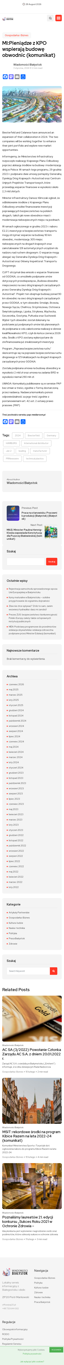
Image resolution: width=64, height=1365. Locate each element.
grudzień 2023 (16, 772)
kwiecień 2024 (16, 752)
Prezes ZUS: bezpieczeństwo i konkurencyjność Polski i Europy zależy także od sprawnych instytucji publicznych (33, 618)
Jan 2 (8, 450)
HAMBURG (11, 443)
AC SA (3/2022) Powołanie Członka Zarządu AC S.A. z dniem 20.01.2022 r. (31, 1054)
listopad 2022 (16, 840)
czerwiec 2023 (16, 804)
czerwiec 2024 (16, 741)
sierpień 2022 (16, 856)
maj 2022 (13, 871)
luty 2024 (14, 762)
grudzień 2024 (16, 710)
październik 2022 (17, 845)
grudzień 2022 (16, 835)
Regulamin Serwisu (11, 1343)
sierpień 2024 (16, 731)
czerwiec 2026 (16, 684)
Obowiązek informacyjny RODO (15, 1332)
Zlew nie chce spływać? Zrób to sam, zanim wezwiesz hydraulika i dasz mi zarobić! (31, 608)
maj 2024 (14, 746)
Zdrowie (13, 943)
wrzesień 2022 (16, 850)
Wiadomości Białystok (27, 64)
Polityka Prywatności (13, 1339)
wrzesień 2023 (16, 788)
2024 (18, 435)
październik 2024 (17, 720)
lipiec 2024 (14, 736)
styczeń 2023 (16, 830)
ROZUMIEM (56, 1350)
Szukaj (11, 551)
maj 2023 (13, 809)
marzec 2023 (15, 819)
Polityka (13, 933)
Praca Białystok (17, 938)
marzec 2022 (15, 882)
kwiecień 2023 (16, 814)
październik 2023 (17, 783)
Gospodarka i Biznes (16, 35)
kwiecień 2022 (16, 876)
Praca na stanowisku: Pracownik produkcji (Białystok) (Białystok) (39, 515)
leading (22, 450)
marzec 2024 (16, 757)
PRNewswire (12, 458)
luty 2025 (14, 699)
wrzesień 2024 (16, 726)
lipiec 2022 (14, 861)
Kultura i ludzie (16, 922)
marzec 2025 (15, 694)
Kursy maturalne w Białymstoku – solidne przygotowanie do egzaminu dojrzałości (29, 599)
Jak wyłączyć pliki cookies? (32, 1361)
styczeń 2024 (16, 767)
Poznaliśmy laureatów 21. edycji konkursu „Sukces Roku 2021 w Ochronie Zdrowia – (27, 1221)
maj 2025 (13, 689)
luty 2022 (14, 887)
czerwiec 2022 (16, 866)
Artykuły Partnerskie (19, 912)
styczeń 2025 (16, 705)
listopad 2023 (16, 778)
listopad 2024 (16, 715)
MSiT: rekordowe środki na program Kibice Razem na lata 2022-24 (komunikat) (31, 1136)
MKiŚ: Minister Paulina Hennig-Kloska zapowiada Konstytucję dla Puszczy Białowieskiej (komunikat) (24, 534)
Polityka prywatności (32, 1353)
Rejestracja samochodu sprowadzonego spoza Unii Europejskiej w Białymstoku (33, 590)
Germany (51, 435)
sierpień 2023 (16, 793)
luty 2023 (14, 824)
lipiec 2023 (14, 798)
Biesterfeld (34, 435)
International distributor (36, 443)
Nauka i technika (17, 928)
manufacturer (40, 450)
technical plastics (35, 458)
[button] (58, 18)
